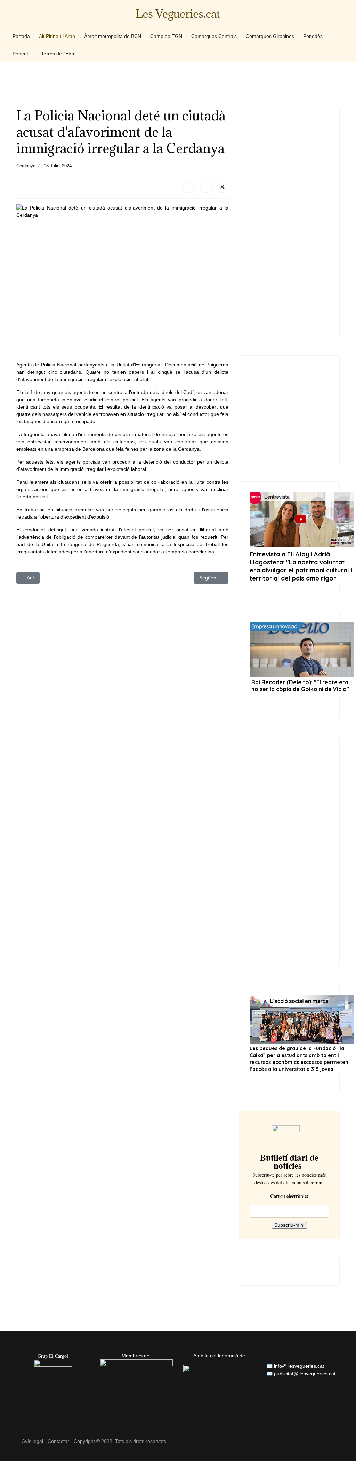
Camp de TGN (166, 36)
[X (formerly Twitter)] (222, 187)
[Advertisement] (178, 84)
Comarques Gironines (270, 36)
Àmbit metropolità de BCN (112, 36)
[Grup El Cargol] (53, 1379)
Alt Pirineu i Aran (57, 36)
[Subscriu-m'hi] (289, 1135)
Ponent (20, 53)
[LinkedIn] (206, 187)
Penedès (313, 36)
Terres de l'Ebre (58, 53)
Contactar (58, 1441)
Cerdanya (25, 165)
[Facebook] (189, 187)
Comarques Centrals (214, 36)
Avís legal (32, 1441)
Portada (21, 36)
